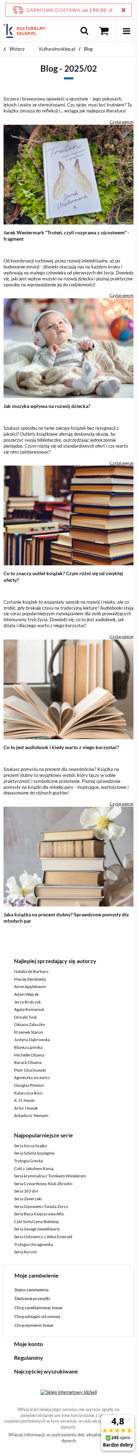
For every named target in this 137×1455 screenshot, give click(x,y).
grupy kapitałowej (85, 205)
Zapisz (69, 165)
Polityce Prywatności (37, 269)
